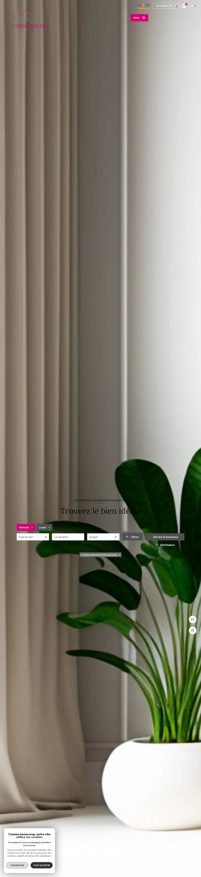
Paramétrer (17, 865)
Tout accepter (41, 865)
